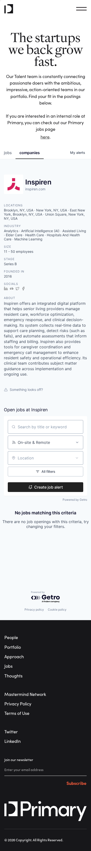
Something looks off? (26, 389)
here (45, 137)
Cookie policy (57, 609)
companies (29, 152)
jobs (8, 152)
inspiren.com (35, 189)
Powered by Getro (75, 499)
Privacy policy (34, 609)
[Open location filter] (77, 458)
